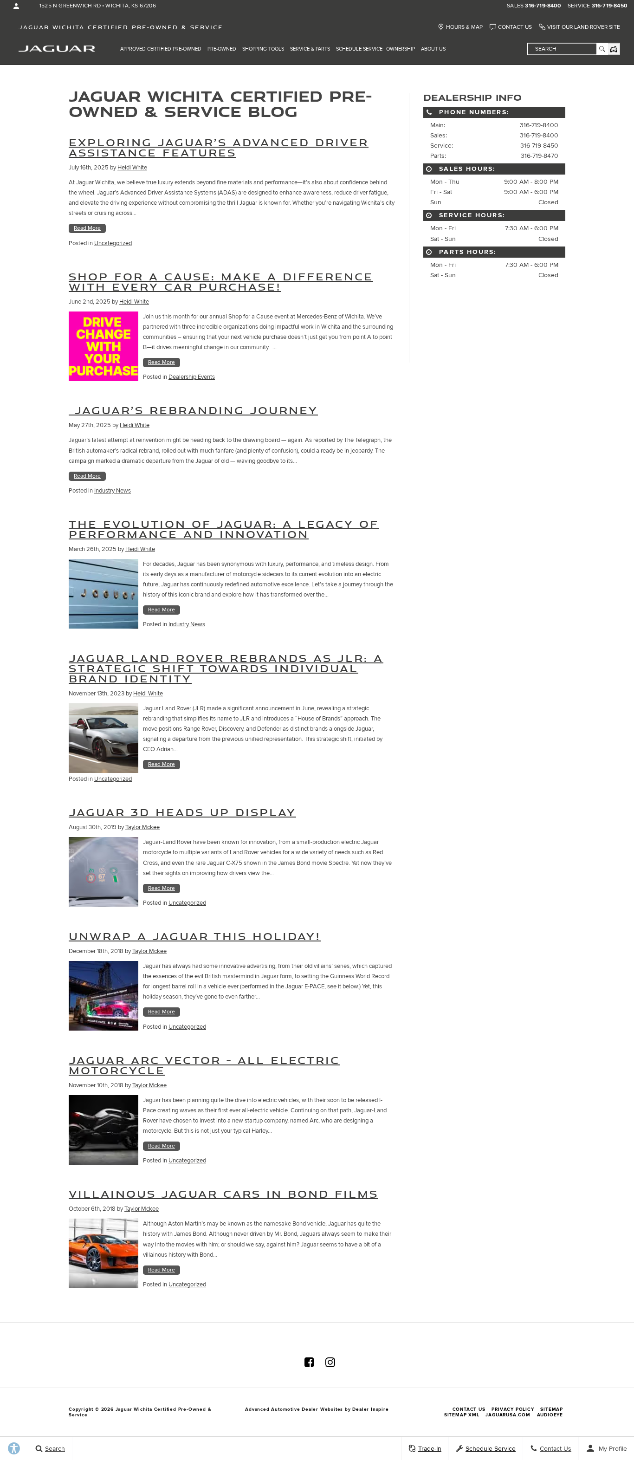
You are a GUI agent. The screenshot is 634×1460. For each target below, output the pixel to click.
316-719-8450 (609, 6)
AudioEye (550, 1415)
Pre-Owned (221, 49)
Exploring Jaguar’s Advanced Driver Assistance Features (219, 147)
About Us (433, 49)
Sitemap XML (461, 1415)
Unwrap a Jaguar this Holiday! (195, 936)
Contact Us (515, 27)
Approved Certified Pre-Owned (160, 49)
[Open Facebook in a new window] (309, 1362)
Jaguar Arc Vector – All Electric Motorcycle (204, 1065)
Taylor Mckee (142, 827)
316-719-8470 (539, 156)
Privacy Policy (513, 1409)
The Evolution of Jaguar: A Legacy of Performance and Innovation (224, 529)
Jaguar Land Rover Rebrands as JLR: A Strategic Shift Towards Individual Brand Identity (226, 668)
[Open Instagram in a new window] (330, 1362)
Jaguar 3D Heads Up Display (182, 812)
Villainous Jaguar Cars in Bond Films (223, 1194)
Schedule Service (359, 49)
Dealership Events (191, 377)
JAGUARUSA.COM (507, 1415)
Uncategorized (113, 243)
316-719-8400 (542, 6)
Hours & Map (464, 27)
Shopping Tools (263, 49)
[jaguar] (57, 48)
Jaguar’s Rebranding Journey (193, 410)
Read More (87, 228)
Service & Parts (310, 49)
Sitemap (551, 1409)
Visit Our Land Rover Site (583, 27)
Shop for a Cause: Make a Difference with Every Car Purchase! (221, 281)
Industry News (112, 490)
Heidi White (132, 167)
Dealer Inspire (370, 1409)
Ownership (400, 49)
